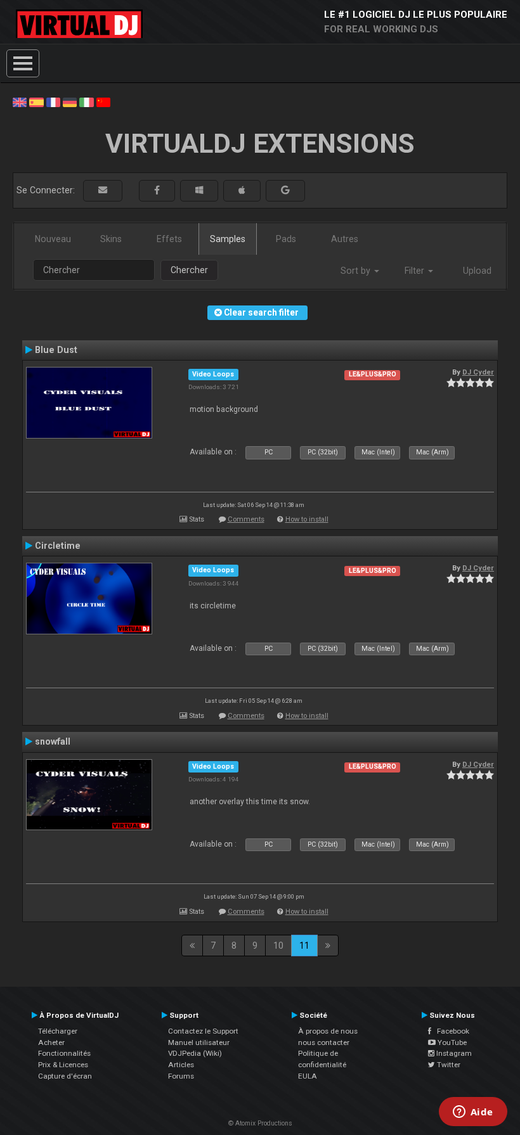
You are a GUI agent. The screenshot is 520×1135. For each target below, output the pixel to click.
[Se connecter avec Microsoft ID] (199, 190)
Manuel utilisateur (199, 1042)
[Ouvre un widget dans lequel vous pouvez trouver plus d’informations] (472, 1113)
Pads (286, 239)
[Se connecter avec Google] (285, 190)
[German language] (70, 101)
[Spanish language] (36, 101)
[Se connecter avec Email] (102, 190)
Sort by (357, 271)
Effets (169, 239)
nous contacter (323, 1042)
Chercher (189, 270)
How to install (306, 519)
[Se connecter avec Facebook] (157, 190)
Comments (246, 519)
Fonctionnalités (64, 1053)
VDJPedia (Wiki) (195, 1053)
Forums (181, 1076)
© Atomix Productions (260, 1123)
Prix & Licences (63, 1064)
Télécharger (57, 1031)
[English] (20, 101)
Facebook (450, 1031)
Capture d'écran (65, 1076)
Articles (181, 1064)
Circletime (58, 546)
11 (304, 945)
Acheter (51, 1042)
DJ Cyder (478, 372)
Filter (416, 271)
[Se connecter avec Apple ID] (242, 190)
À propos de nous (328, 1031)
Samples (227, 239)
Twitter (447, 1064)
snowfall (52, 741)
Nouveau (53, 239)
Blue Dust (56, 350)
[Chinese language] (103, 101)
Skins (111, 239)
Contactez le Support (203, 1031)
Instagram (453, 1053)
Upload (477, 271)
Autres (344, 239)
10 (278, 945)
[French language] (53, 101)
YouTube (451, 1042)
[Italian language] (86, 101)
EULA (307, 1076)
